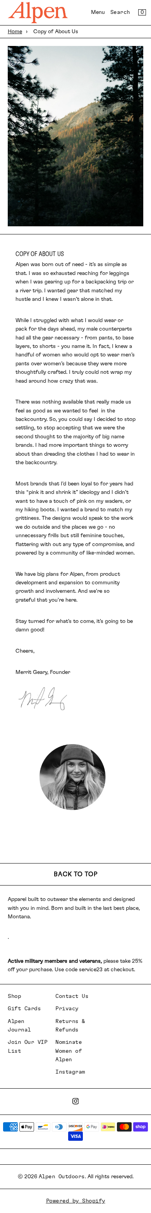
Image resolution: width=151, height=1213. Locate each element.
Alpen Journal (19, 1026)
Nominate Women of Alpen (68, 1051)
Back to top (76, 874)
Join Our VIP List (27, 1047)
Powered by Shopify (75, 1201)
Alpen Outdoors (62, 1176)
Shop (14, 996)
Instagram (70, 1072)
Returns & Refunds (70, 1026)
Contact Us (71, 996)
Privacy (67, 1008)
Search (120, 12)
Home (15, 31)
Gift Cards (24, 1008)
